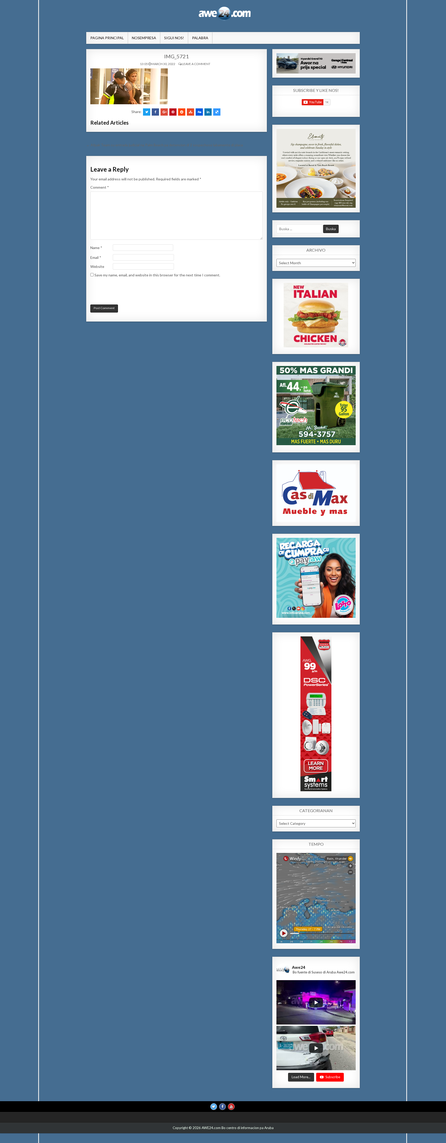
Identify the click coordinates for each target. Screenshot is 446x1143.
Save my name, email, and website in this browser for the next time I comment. (157, 275)
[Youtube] (231, 1107)
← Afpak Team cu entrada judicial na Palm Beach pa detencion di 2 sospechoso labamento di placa (164, 145)
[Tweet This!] (146, 112)
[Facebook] (222, 1107)
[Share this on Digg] (199, 112)
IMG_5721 (176, 56)
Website (97, 266)
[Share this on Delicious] (216, 112)
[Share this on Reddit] (181, 112)
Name (96, 247)
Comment (99, 187)
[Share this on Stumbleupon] (190, 112)
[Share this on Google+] (164, 112)
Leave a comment (196, 64)
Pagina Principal (107, 38)
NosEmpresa (144, 38)
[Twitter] (213, 1107)
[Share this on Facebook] (155, 112)
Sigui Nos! (174, 38)
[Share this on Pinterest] (173, 112)
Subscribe (332, 1077)
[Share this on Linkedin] (208, 112)
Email (95, 257)
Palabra (200, 38)
